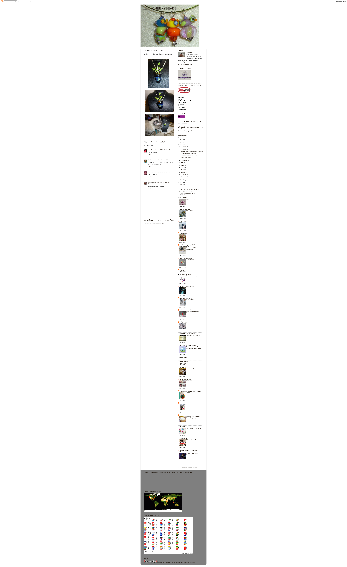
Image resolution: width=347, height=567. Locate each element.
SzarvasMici (183, 357)
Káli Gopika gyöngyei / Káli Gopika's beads (187, 245)
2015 (181, 137)
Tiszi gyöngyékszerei (185, 258)
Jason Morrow (179, 562)
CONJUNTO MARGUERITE (193, 428)
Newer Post (148, 220)
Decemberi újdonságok (192, 276)
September (184, 160)
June (182, 165)
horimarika (182, 367)
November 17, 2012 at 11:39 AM (160, 149)
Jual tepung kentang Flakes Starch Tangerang (193, 417)
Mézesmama (152, 182)
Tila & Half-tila (190, 211)
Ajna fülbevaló (190, 259)
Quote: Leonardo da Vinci (193, 335)
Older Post (169, 220)
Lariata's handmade (185, 310)
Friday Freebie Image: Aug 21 (187, 193)
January (183, 177)
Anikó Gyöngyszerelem (186, 286)
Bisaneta (182, 426)
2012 (181, 144)
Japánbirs (188, 392)
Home (159, 220)
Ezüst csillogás (190, 299)
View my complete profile (185, 64)
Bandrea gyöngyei (185, 379)
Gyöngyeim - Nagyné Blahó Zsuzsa (190, 391)
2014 (181, 140)
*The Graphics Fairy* (185, 191)
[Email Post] (169, 142)
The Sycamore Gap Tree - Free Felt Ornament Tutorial (193, 347)
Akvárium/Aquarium (186, 157)
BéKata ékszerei (184, 403)
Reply (149, 154)
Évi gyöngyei (183, 197)
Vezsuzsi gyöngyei (185, 274)
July (182, 162)
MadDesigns (183, 221)
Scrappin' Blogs (184, 415)
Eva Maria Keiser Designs (187, 333)
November (184, 149)
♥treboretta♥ (183, 438)
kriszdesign (183, 233)
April (182, 170)
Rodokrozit (189, 380)
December (184, 146)
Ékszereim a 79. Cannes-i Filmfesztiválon (193, 248)
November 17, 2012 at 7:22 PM (161, 172)
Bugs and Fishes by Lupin (187, 345)
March (183, 172)
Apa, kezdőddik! (190, 369)
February (184, 174)
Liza (149, 149)
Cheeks (190, 52)
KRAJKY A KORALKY (185, 209)
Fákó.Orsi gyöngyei (185, 298)
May (182, 167)
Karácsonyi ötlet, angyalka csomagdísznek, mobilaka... (189, 154)
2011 (181, 180)
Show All (201, 463)
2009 (181, 184)
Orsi (149, 160)
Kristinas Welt (183, 361)
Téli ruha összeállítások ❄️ (193, 440)
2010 (181, 182)
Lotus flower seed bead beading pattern (192, 312)
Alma (149, 172)
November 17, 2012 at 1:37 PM (160, 160)
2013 (181, 142)
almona (181, 270)
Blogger (193, 562)
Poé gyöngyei (183, 322)
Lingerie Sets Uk (183, 363)
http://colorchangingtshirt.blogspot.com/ (189, 131)
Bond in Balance (190, 199)
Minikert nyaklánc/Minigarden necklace (192, 151)
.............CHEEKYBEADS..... (161, 8)
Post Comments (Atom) (158, 223)
